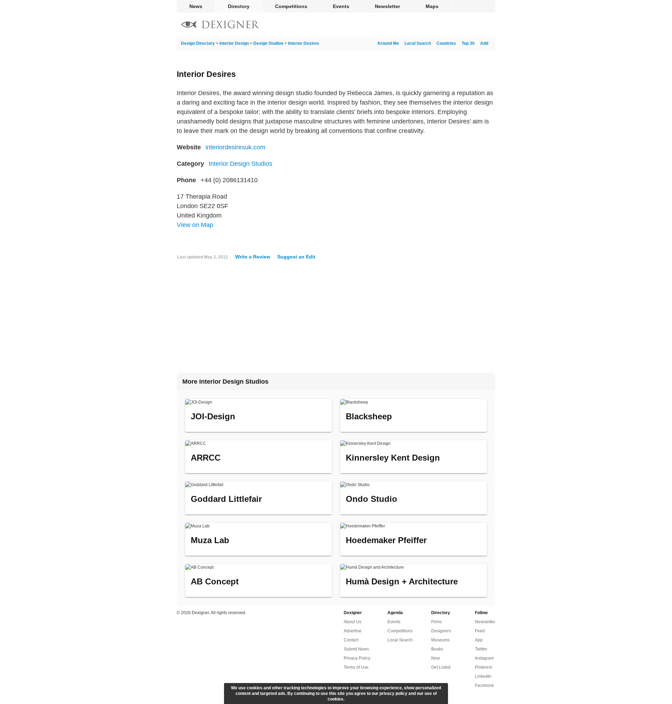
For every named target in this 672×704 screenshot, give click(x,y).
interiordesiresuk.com (235, 147)
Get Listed (440, 667)
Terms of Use (356, 667)
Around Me (388, 43)
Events (341, 6)
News (195, 6)
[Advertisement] (336, 319)
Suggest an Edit (296, 256)
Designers (441, 630)
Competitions (291, 6)
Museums (440, 640)
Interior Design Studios (240, 163)
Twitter (481, 649)
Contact (351, 640)
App (479, 640)
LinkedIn (483, 676)
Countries (446, 43)
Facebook (484, 685)
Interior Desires (303, 43)
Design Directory (198, 43)
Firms (436, 621)
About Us (352, 621)
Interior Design (234, 43)
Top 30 (468, 43)
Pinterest (483, 667)
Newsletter (387, 6)
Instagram (484, 658)
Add (484, 43)
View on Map (195, 224)
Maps (432, 6)
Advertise (353, 630)
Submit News (356, 649)
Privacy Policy (357, 658)
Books (437, 649)
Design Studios (268, 43)
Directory (239, 6)
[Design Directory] (220, 25)
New (435, 658)
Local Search (418, 43)
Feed (480, 630)
